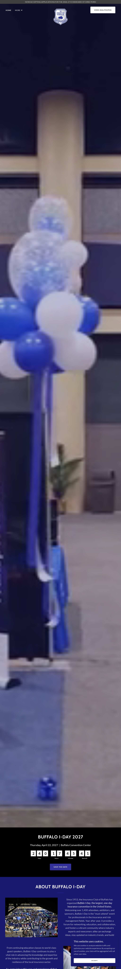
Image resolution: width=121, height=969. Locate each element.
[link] (60, 9)
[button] (19, 10)
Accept (94, 960)
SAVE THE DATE (60, 867)
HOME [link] (8, 10)
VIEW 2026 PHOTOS (103, 10)
